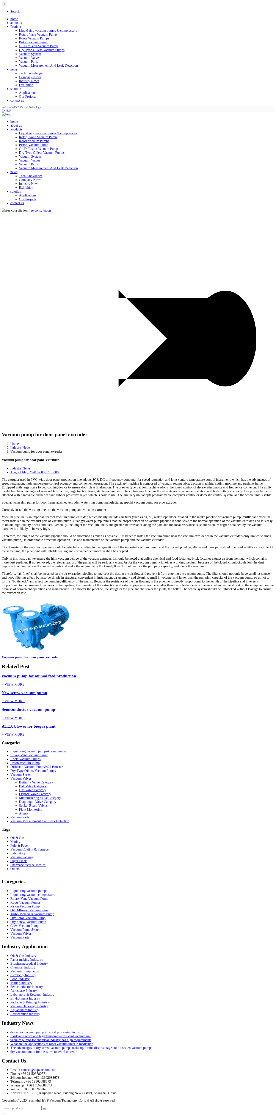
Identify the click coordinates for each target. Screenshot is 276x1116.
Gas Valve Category (32, 790)
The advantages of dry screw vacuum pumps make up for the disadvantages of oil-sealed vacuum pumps (81, 1048)
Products (16, 129)
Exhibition (26, 85)
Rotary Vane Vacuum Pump (38, 34)
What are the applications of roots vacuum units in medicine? (51, 1044)
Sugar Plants (18, 861)
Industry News (29, 81)
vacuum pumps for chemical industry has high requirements (50, 1040)
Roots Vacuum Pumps (34, 38)
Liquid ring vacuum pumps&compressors (38, 751)
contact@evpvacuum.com (38, 1070)
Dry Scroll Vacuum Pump (27, 918)
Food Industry (20, 979)
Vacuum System (30, 54)
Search (15, 11)
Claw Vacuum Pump (24, 926)
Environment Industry (25, 998)
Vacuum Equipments (24, 971)
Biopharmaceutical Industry (29, 963)
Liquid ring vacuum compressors (32, 894)
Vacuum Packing (21, 857)
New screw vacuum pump (24, 693)
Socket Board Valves (33, 805)
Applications (27, 92)
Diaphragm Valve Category (37, 802)
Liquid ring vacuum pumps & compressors (48, 30)
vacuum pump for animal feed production (39, 676)
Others (14, 869)
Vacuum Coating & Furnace (29, 849)
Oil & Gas (17, 838)
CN (3, 110)
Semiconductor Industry (26, 987)
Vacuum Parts (28, 61)
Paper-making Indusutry (26, 959)
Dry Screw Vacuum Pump (28, 922)
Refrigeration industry (25, 1014)
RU (9, 110)
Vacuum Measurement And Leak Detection (48, 65)
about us (16, 23)
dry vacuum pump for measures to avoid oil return (44, 1051)
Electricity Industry (23, 975)
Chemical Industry (22, 967)
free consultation (39, 210)
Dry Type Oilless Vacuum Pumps (41, 50)
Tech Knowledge (30, 73)
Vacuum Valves (29, 58)
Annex (23, 813)
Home (14, 444)
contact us (17, 100)
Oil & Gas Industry (23, 955)
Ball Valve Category (33, 786)
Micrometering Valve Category (40, 798)
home (14, 19)
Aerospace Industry (23, 990)
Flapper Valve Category (35, 794)
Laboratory (17, 853)
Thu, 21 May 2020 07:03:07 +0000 (34, 472)
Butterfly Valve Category (36, 782)
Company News (30, 77)
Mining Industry (21, 983)
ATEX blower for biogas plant (28, 726)
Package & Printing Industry (29, 1002)
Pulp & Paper (19, 845)
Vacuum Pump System (25, 929)
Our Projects (27, 96)
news (13, 172)
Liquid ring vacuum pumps (28, 891)
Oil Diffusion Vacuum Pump (38, 46)
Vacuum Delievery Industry (29, 1006)
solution (15, 191)
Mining (15, 841)
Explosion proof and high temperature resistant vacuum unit (50, 1036)
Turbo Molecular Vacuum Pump (32, 914)
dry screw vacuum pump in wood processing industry (46, 1032)
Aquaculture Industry (24, 1010)
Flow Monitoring (30, 809)
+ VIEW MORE (13, 684)
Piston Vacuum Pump (33, 42)
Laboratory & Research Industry (32, 994)
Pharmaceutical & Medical (28, 865)
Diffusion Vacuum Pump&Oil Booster (36, 767)
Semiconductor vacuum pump (28, 709)
